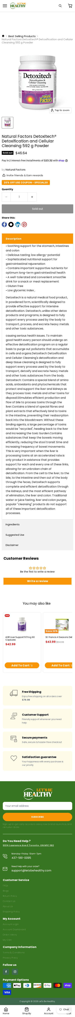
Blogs (6, 890)
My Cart (7, 940)
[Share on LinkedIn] (17, 224)
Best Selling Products (22, 36)
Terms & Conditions (13, 952)
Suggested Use (15, 535)
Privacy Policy (10, 957)
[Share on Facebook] (4, 224)
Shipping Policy (11, 911)
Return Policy (10, 896)
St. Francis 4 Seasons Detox (60, 637)
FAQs (5, 885)
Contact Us (9, 901)
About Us (8, 906)
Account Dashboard (14, 929)
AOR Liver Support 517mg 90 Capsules (20, 638)
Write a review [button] (37, 581)
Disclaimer (12, 545)
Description (13, 238)
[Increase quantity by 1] (32, 196)
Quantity (7, 189)
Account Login (11, 924)
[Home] (3, 36)
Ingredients (13, 524)
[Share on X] (11, 224)
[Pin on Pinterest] (24, 224)
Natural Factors (15, 169)
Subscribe (37, 816)
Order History (10, 934)
